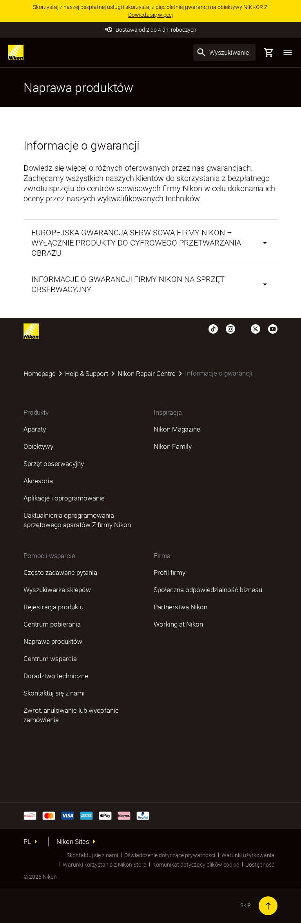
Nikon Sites (72, 841)
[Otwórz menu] (287, 52)
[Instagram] (230, 328)
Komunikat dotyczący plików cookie (195, 864)
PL (27, 841)
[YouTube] (272, 328)
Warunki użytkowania (247, 855)
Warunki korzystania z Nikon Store (104, 864)
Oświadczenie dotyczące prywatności (169, 855)
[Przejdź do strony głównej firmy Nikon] (16, 52)
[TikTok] (213, 328)
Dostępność (259, 864)
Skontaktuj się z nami (92, 855)
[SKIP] (268, 905)
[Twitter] (255, 328)
